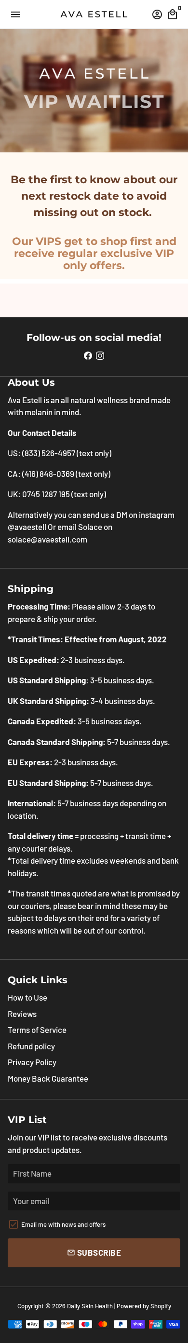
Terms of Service (37, 1029)
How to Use (27, 997)
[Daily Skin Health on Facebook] (88, 355)
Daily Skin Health (90, 1306)
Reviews (22, 1013)
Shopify (160, 1306)
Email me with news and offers (63, 1224)
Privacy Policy (32, 1062)
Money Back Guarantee (48, 1078)
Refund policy (31, 1046)
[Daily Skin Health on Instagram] (100, 355)
